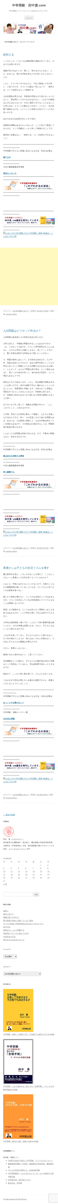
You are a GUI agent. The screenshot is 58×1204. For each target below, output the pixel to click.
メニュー (29, 18)
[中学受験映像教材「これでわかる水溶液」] (29, 189)
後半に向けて (8, 914)
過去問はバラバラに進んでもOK (15, 933)
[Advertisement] (29, 276)
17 (4, 874)
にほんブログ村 (9, 236)
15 (41, 871)
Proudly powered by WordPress (15, 1199)
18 (12, 874)
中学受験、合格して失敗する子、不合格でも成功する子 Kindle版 (28, 1034)
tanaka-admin (11, 314)
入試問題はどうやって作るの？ (22, 330)
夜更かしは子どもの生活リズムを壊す (26, 568)
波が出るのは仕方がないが (13, 940)
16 (48, 871)
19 (19, 874)
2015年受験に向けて (21, 311)
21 (34, 874)
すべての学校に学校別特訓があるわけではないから (23, 923)
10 (4, 871)
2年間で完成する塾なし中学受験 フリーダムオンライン (30, 1160)
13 (26, 871)
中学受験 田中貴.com (29, 5)
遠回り (5, 911)
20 (26, 874)
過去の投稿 (9, 814)
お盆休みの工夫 (9, 936)
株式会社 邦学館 (15, 1183)
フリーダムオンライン (17, 849)
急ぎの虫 (6, 927)
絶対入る (8, 54)
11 (12, 871)
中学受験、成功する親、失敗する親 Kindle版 (20, 1141)
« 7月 (5, 884)
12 (19, 871)
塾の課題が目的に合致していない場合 (18, 920)
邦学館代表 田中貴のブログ (19, 1180)
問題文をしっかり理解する (13, 930)
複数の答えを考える (11, 917)
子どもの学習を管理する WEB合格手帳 (24, 1170)
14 (34, 871)
